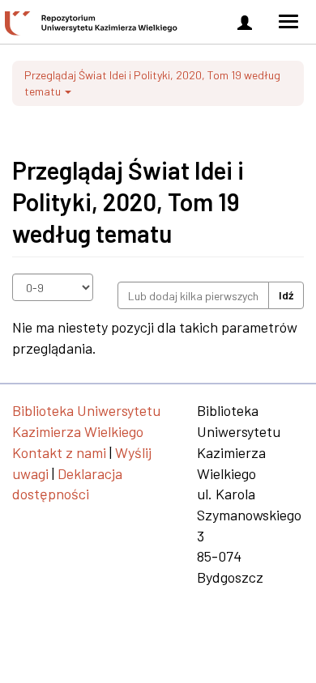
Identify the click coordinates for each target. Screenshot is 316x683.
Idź (286, 295)
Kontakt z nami (59, 452)
